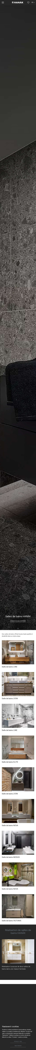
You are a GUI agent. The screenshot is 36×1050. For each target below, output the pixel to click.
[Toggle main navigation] (3, 2)
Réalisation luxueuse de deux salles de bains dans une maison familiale (16, 968)
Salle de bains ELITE (10, 762)
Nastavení (18, 1046)
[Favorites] (28, 2)
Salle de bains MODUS (11, 857)
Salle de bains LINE (9, 667)
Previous (4, 954)
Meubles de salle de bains (18, 621)
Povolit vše (18, 1041)
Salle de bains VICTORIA (11, 921)
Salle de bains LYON (10, 698)
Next (32, 954)
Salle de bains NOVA (10, 825)
